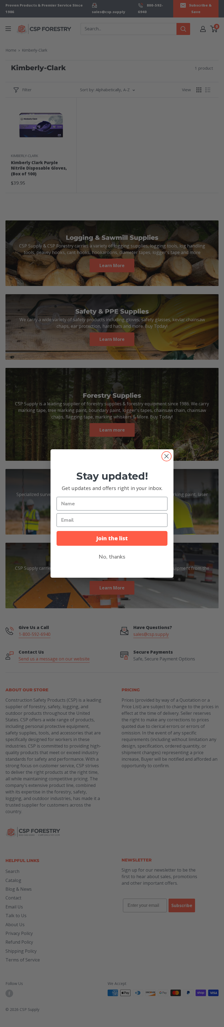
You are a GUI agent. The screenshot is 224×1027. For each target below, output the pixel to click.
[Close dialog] (166, 456)
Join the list (112, 538)
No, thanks (112, 556)
